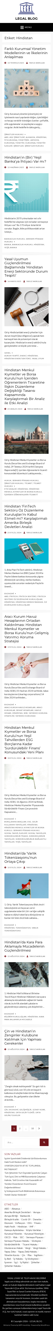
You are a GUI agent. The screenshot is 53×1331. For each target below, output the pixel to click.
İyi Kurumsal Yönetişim (16, 140)
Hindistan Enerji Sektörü (17, 358)
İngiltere (38, 1255)
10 (33, 1128)
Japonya (34, 140)
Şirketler (19, 146)
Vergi (27, 1248)
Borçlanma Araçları (15, 822)
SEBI (26, 713)
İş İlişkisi (24, 1262)
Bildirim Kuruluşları (15, 1017)
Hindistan (41, 137)
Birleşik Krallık (11, 1219)
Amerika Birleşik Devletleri (17, 1212)
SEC (22, 1237)
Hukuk (7, 480)
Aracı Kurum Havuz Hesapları (20, 707)
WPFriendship (24, 1325)
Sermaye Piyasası (34, 1237)
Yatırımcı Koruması (25, 716)
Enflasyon (20, 1223)
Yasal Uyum (38, 358)
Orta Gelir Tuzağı (25, 1112)
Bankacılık (25, 1215)
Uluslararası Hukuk (13, 1248)
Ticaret (28, 483)
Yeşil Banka (10, 247)
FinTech (13, 596)
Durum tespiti (11, 356)
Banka (7, 244)
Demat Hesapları (25, 710)
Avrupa (36, 1212)
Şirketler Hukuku (14, 134)
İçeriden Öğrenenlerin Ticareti (21, 494)
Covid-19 (25, 1219)
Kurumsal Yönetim (14, 143)
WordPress (45, 1325)
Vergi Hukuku (39, 1248)
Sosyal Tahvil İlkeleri (15, 833)
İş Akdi (7, 1258)
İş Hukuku (18, 1258)
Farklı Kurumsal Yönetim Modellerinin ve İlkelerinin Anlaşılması (26, 53)
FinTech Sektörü (28, 596)
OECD (7, 1237)
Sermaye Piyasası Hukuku (26, 480)
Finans (37, 1223)
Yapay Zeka (10, 1251)
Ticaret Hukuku (29, 1244)
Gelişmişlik (25, 1109)
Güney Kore (39, 1109)
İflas (30, 1255)
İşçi (16, 1262)
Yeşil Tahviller (24, 842)
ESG (29, 822)
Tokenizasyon (23, 928)
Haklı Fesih (9, 1226)
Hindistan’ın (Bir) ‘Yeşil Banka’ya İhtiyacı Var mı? (25, 159)
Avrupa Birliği (11, 1215)
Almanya (30, 137)
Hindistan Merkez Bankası (29, 602)
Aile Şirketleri (17, 137)
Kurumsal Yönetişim (34, 1233)
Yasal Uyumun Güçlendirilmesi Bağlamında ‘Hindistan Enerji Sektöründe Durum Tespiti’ (26, 267)
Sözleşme (36, 1240)
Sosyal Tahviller (37, 833)
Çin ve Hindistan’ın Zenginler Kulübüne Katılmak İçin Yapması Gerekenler (22, 1037)
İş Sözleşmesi (31, 1258)
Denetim (37, 1219)
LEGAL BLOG (26, 18)
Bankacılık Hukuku (14, 239)
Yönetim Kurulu (11, 1255)
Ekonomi (9, 593)
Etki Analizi (10, 489)
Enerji (23, 356)
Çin (6, 1109)
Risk (15, 1237)
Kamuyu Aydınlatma (14, 1230)
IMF (31, 1226)
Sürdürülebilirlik (12, 1244)
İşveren (8, 1262)
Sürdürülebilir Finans (16, 836)
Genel (7, 353)
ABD (6, 137)
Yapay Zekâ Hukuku (27, 1251)
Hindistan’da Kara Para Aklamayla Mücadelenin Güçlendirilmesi (24, 946)
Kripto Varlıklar (33, 1230)
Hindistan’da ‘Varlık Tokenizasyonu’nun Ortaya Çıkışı (20, 857)
